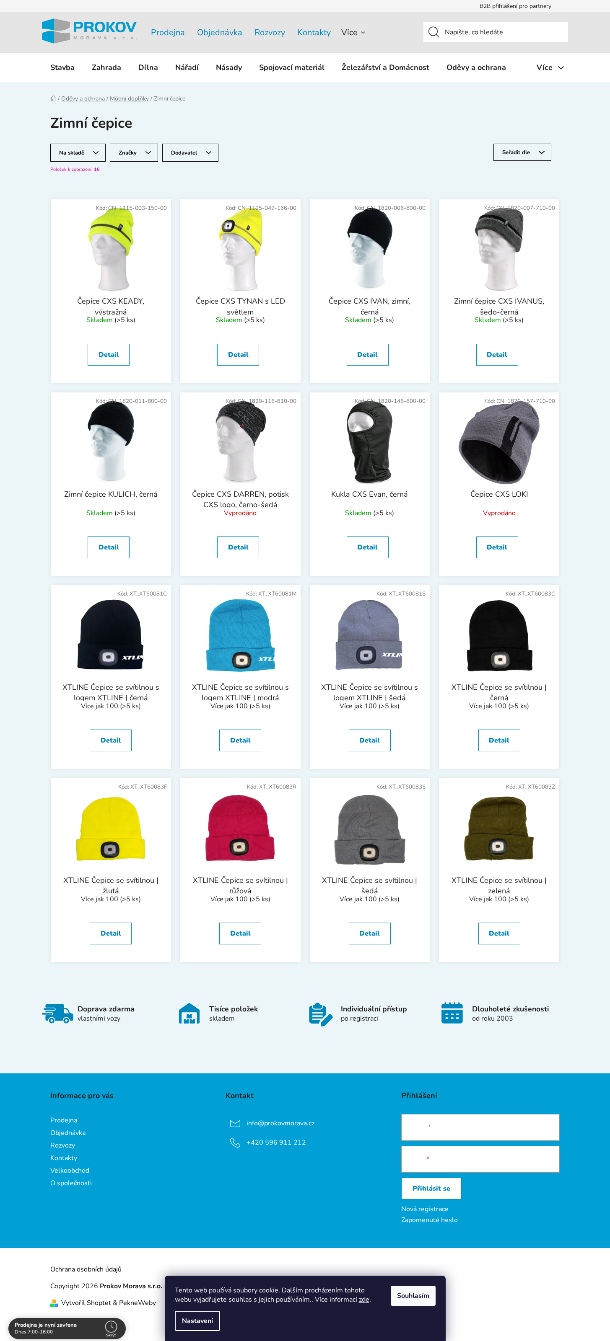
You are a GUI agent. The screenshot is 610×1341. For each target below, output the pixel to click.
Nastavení (197, 1321)
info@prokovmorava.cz (280, 1122)
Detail (109, 354)
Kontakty (314, 32)
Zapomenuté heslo (429, 1220)
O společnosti (71, 1183)
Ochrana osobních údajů (86, 1269)
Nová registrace (425, 1209)
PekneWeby (137, 1303)
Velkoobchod (69, 1170)
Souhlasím (413, 1295)
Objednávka (219, 32)
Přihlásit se (431, 1188)
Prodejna (168, 32)
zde (364, 1299)
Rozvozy (269, 32)
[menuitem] (62, 67)
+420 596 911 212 (276, 1142)
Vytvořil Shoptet (86, 1303)
